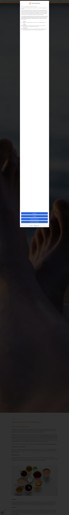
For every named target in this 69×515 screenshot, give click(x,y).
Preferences (31, 225)
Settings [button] (46, 13)
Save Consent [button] (34, 213)
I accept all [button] (34, 216)
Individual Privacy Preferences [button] (34, 221)
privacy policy (31, 12)
